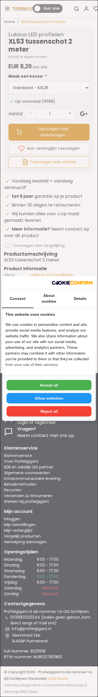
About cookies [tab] (49, 298)
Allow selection (49, 398)
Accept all (49, 385)
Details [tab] (80, 298)
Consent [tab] (18, 298)
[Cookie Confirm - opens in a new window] (72, 282)
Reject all (49, 411)
